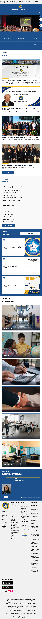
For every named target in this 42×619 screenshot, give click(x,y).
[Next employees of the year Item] (7, 497)
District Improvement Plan (15, 512)
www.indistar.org (16, 246)
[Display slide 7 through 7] (31, 497)
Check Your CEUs (24, 506)
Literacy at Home (14, 522)
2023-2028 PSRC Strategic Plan (14, 505)
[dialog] (21, 318)
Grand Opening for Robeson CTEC (9, 192)
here (22, 1)
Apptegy (23, 617)
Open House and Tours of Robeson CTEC (11, 202)
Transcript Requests (15, 538)
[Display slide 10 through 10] (36, 497)
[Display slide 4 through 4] (26, 497)
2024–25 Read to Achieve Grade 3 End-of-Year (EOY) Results (15, 508)
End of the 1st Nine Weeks (8, 221)
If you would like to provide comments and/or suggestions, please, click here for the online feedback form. (35, 529)
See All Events (8, 225)
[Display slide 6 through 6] (30, 497)
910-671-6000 (4, 520)
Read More (19, 247)
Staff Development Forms (24, 512)
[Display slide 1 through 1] (21, 497)
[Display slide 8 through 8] (33, 497)
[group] (21, 485)
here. (33, 1)
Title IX (12, 542)
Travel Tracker (14, 540)
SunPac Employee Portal (15, 547)
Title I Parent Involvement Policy (15, 536)
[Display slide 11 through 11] (38, 497)
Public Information (15, 530)
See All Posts (30, 233)
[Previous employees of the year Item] (5, 497)
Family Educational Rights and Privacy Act (15, 516)
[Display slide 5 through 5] (28, 497)
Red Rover (13, 544)
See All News (8, 172)
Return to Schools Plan (15, 533)
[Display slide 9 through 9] (34, 497)
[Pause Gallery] (40, 31)
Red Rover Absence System (25, 517)
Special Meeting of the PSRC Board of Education (12, 197)
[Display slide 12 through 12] (39, 497)
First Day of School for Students (9, 206)
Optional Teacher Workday (8, 216)
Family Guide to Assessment (14, 520)
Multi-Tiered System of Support (15, 525)
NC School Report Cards (15, 528)
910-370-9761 (4, 522)
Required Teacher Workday (8, 187)
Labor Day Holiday (6, 211)
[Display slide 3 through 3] (25, 497)
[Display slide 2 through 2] (23, 497)
